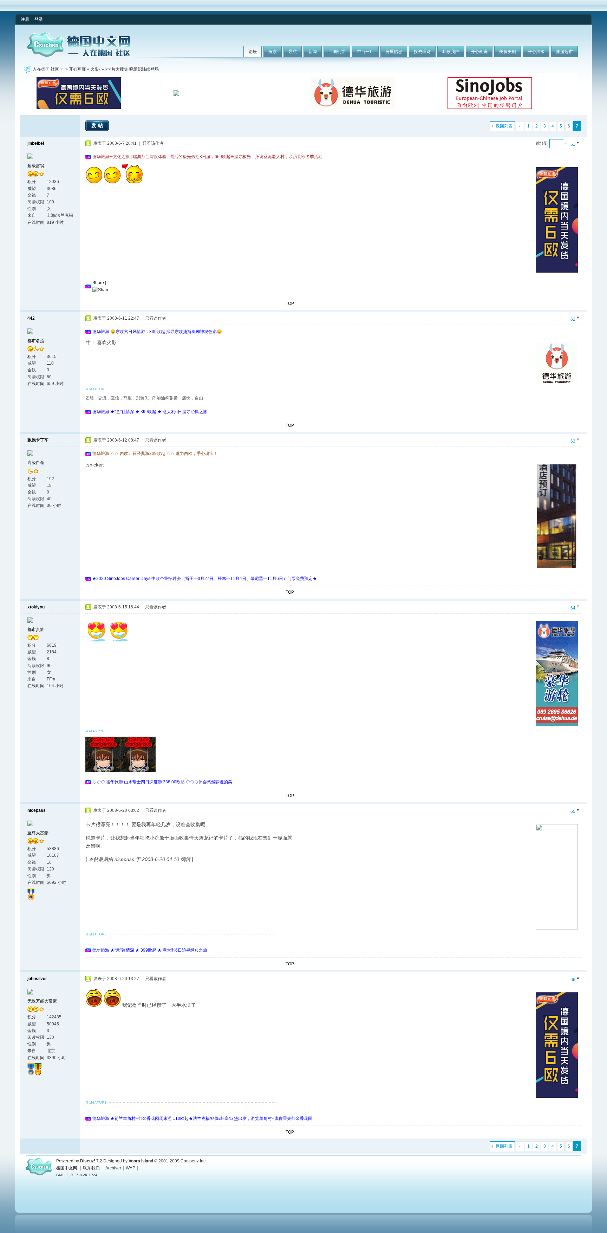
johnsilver (37, 978)
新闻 (312, 51)
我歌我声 (450, 51)
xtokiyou (36, 607)
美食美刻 (507, 51)
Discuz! (87, 1161)
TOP (290, 303)
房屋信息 (393, 51)
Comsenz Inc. (194, 1161)
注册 (25, 19)
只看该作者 (153, 143)
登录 (38, 19)
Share (98, 282)
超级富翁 (35, 165)
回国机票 (336, 51)
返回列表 (504, 126)
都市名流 (35, 340)
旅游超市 (564, 51)
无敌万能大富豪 (42, 1001)
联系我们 (91, 1168)
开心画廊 (479, 51)
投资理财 (422, 51)
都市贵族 (35, 629)
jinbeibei (35, 143)
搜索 (272, 51)
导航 (292, 51)
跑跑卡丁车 (37, 440)
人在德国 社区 (46, 69)
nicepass (36, 810)
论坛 (252, 51)
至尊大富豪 (37, 832)
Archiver (113, 1168)
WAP (130, 1168)
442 (31, 318)
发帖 (98, 125)
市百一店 (365, 51)
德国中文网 (66, 1168)
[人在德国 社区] (78, 55)
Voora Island (141, 1161)
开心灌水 (536, 51)
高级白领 (35, 462)
